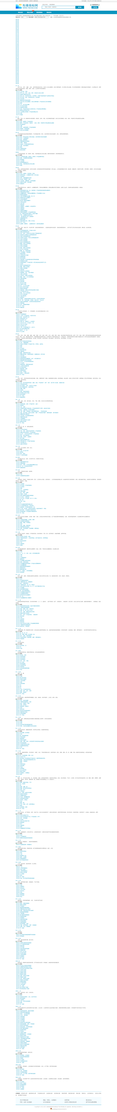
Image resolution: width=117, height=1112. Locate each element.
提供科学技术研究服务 (25, 1022)
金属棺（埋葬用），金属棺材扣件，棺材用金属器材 (32, 223)
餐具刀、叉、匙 (23, 330)
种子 (21, 823)
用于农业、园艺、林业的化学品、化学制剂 (30, 97)
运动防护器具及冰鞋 (24, 744)
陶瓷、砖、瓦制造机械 (25, 250)
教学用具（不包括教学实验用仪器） (28, 510)
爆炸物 (21, 452)
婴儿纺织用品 (23, 677)
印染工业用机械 (23, 239)
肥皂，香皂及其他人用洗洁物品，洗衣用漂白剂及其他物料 (33, 136)
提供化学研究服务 (24, 1025)
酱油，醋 (22, 802)
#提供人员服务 (23, 1039)
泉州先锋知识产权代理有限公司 (59, 1106)
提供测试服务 (23, 1029)
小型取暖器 (22, 418)
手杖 (21, 542)
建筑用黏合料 (23, 569)
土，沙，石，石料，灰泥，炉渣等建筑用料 (30, 553)
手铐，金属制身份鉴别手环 (26, 215)
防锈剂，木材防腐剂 (24, 128)
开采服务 (22, 906)
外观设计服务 (23, 1032)
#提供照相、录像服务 (25, 1041)
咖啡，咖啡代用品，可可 (25, 782)
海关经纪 (22, 890)
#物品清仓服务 (23, 1045)
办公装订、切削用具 (24, 497)
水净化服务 (22, 984)
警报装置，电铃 (23, 368)
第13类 (17, 37)
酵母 (21, 805)
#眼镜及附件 (23, 370)
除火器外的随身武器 (24, 328)
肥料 (21, 103)
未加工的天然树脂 (24, 130)
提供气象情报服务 (24, 1028)
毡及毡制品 (22, 659)
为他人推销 (22, 869)
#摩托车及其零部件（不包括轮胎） (28, 432)
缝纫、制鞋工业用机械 (25, 247)
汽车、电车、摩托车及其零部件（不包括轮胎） (31, 431)
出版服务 (22, 999)
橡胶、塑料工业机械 (24, 266)
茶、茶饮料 (22, 783)
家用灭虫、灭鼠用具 (24, 626)
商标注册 (78, 1093)
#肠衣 (21, 545)
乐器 (21, 474)
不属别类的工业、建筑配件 (26, 581)
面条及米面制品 (23, 794)
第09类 (17, 31)
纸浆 (21, 113)
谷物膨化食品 (23, 795)
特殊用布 (22, 666)
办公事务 (22, 873)
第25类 (17, 54)
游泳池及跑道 (23, 742)
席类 (21, 723)
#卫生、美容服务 (24, 1015)
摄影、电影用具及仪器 (25, 352)
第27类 (17, 57)
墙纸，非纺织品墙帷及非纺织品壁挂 (28, 726)
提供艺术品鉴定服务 (24, 1044)
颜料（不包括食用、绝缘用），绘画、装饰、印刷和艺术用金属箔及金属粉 (37, 123)
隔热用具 (22, 620)
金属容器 (22, 207)
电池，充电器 (23, 371)
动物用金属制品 (23, 210)
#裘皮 (21, 539)
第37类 (17, 71)
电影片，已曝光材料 (24, 373)
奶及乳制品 (22, 764)
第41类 (17, 77)
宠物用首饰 (22, 467)
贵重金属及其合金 (24, 461)
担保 (21, 892)
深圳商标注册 (57, 1093)
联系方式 (99, 1)
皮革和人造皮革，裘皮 (25, 536)
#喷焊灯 (22, 405)
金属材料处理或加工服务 (25, 967)
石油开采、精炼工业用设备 (26, 275)
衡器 (21, 345)
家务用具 (22, 622)
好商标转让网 (24, 1093)
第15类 (17, 39)
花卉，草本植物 (23, 818)
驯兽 (21, 1002)
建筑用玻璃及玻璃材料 (25, 566)
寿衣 (21, 669)
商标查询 (49, 12)
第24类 (17, 52)
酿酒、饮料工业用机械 (25, 243)
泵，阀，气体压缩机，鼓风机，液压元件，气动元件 (32, 300)
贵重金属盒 (22, 463)
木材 (21, 551)
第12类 (17, 35)
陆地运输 (22, 945)
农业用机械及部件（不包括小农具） (28, 230)
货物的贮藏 (22, 950)
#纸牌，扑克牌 (23, 494)
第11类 (17, 34)
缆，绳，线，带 (23, 633)
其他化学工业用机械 (24, 271)
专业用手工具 (23, 325)
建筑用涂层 (22, 567)
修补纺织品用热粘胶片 (25, 710)
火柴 (21, 854)
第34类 (17, 67)
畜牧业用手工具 (23, 318)
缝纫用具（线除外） (24, 706)
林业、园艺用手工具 (24, 317)
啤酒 (21, 835)
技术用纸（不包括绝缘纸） (26, 485)
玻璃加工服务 (23, 972)
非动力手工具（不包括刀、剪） (27, 322)
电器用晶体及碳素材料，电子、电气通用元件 (30, 358)
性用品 (21, 390)
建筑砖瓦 (22, 559)
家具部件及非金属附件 (25, 595)
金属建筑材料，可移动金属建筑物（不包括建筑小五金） (33, 193)
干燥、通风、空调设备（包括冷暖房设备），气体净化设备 (33, 411)
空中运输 (22, 947)
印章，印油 (22, 501)
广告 (21, 866)
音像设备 (22, 351)
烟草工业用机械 (23, 245)
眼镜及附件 (22, 397)
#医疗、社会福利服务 (25, 1013)
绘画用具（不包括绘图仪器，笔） (28, 507)
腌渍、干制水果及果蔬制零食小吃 (28, 759)
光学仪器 (22, 355)
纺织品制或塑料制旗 (24, 668)
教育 (21, 995)
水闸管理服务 (23, 954)
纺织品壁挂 (22, 658)
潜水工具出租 (23, 951)
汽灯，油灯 (22, 406)
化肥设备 (22, 269)
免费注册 (35, 1)
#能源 (21, 114)
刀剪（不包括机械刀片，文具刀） (28, 327)
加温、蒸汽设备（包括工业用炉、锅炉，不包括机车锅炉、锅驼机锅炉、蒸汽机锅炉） (39, 412)
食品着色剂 (22, 124)
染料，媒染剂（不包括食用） (26, 121)
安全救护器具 (23, 367)
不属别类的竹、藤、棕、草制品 (27, 584)
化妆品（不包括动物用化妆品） (27, 144)
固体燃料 (22, 159)
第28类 (17, 58)
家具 (21, 579)
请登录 (31, 1)
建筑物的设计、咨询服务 (25, 1034)
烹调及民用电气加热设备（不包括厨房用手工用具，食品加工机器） (35, 408)
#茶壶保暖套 (23, 713)
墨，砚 (21, 499)
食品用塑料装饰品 (24, 589)
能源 (21, 165)
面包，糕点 (22, 789)
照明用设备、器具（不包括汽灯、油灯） (29, 404)
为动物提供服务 (23, 1072)
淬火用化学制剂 (23, 106)
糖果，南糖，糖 (23, 786)
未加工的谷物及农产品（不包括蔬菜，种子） (30, 816)
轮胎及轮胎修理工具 (24, 439)
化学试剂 (22, 98)
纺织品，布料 (23, 655)
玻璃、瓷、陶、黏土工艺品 (26, 610)
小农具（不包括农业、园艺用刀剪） (28, 315)
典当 (21, 896)
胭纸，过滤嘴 (23, 857)
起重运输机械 (23, 278)
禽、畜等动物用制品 (24, 590)
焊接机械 (22, 303)
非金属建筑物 (23, 565)
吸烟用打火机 (23, 855)
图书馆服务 (22, 998)
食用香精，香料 (23, 807)
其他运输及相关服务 (24, 948)
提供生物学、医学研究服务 (26, 1026)
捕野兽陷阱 (22, 219)
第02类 (17, 21)
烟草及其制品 (23, 851)
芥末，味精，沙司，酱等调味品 (27, 804)
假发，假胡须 (23, 704)
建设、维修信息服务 (24, 903)
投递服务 (22, 955)
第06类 (17, 26)
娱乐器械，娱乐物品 (24, 732)
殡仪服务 (22, 1086)
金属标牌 (22, 209)
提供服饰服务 (23, 1084)
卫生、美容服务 (23, 1070)
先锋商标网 (48, 1106)
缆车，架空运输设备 (24, 435)
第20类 (17, 47)
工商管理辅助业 (23, 868)
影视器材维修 (23, 916)
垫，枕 (21, 596)
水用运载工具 (23, 442)
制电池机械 (22, 253)
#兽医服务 (22, 1016)
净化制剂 (22, 176)
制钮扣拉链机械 (23, 288)
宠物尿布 (22, 183)
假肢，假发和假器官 (24, 391)
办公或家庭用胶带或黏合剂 (26, 504)
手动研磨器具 (23, 314)
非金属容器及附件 (24, 580)
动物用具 (22, 543)
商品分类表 (45, 4)
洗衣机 (21, 263)
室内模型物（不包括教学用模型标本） (29, 511)
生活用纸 (22, 486)
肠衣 (21, 774)
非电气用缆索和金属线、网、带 (27, 196)
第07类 (17, 28)
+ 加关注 (95, 7)
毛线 (21, 648)
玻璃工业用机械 (23, 268)
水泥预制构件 (23, 557)
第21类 (17, 48)
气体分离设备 (23, 295)
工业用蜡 (22, 161)
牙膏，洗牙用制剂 (24, 145)
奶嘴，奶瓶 (22, 388)
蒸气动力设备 (23, 282)
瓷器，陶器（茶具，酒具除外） (27, 608)
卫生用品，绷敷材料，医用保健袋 (28, 180)
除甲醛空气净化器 (22, 1095)
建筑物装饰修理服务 (24, 907)
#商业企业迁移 (23, 872)
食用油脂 (22, 765)
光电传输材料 (23, 357)
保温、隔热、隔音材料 (25, 525)
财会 (21, 875)
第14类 (17, 38)
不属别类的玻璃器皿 (24, 607)
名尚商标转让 (90, 1093)
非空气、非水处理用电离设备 (26, 361)
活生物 (21, 819)
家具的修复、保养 (24, 923)
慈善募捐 (22, 893)
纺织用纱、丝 (23, 645)
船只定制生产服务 (24, 987)
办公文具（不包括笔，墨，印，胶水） (29, 498)
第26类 (17, 55)
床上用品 (22, 662)
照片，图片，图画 (24, 492)
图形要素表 (52, 4)
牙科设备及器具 (23, 384)
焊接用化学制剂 (23, 107)
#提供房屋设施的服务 (25, 1012)
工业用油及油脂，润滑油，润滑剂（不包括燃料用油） (32, 156)
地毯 (21, 721)
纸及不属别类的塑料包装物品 (26, 495)
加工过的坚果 (23, 769)
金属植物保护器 (23, 218)
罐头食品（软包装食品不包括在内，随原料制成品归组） (33, 758)
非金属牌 (22, 587)
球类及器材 (22, 737)
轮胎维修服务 (23, 922)
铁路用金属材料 (23, 194)
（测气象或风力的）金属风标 (26, 216)
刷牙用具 (22, 616)
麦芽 (21, 826)
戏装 (21, 682)
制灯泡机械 (22, 258)
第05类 (17, 25)
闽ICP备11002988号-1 (77, 1106)
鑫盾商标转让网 (32, 1093)
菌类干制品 (22, 771)
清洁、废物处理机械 (24, 304)
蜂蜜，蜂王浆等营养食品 (25, 788)
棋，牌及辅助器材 (24, 735)
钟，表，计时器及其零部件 (26, 466)
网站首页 (20, 12)
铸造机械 (22, 281)
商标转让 (84, 1093)
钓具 (21, 747)
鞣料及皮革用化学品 (24, 110)
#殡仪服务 (22, 1047)
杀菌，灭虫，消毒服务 (25, 926)
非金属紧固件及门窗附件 (25, 597)
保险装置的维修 (23, 919)
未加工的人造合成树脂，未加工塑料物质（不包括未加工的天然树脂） (36, 101)
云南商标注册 (49, 1093)
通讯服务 (22, 936)
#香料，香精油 (23, 142)
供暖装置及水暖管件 (24, 414)
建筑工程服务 (23, 904)
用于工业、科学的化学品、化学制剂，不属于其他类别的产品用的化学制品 (37, 95)
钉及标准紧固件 (23, 199)
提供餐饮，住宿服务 (24, 1055)
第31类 (17, 63)
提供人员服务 (23, 1083)
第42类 (17, 79)
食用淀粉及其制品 (24, 798)
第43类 (17, 80)
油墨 (21, 125)
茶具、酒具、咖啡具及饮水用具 (27, 611)
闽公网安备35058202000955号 (59, 1109)
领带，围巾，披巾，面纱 (25, 690)
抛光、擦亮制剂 (23, 139)
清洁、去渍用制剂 (24, 138)
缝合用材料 (22, 394)
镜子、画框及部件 (24, 583)
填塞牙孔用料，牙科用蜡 (25, 182)
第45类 (17, 83)
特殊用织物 (22, 656)
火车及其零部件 (23, 429)
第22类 (17, 50)
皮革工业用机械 (23, 246)
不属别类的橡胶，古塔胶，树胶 (27, 519)
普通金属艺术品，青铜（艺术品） (28, 220)
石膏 (21, 554)
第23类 (17, 51)
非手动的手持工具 (24, 291)
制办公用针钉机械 (24, 287)
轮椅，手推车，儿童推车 (25, 436)
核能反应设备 (23, 421)
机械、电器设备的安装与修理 (26, 910)
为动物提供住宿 (23, 1061)
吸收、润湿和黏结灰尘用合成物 (27, 163)
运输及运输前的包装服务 (25, 942)
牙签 (21, 617)
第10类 (17, 32)
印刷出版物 (22, 491)
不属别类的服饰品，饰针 (25, 701)
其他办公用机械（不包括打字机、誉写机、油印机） (32, 344)
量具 (21, 347)
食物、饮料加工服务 (24, 975)
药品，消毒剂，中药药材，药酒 (27, 173)
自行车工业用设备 (24, 249)
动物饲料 (22, 825)
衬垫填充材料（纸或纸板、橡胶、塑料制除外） (31, 637)
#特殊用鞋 (22, 683)
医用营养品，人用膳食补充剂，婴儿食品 (29, 175)
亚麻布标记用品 (23, 712)
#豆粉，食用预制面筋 (25, 796)
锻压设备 (22, 279)
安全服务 (22, 1081)
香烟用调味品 (23, 858)
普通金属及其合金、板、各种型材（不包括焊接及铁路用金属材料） (35, 190)
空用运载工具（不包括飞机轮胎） (28, 441)
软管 (21, 524)
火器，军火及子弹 (24, 450)
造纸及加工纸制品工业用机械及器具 (28, 234)
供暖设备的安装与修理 (25, 909)
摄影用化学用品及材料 (25, 100)
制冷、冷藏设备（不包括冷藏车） (28, 409)
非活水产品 (22, 756)
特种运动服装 (23, 679)
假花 (21, 707)
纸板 (21, 488)
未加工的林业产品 (24, 815)
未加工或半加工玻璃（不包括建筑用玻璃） (30, 623)
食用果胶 (22, 768)
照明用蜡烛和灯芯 (24, 162)
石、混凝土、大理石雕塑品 (26, 570)
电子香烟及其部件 (24, 860)
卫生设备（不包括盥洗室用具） (27, 415)
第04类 (17, 23)
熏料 (21, 147)
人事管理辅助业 (23, 871)
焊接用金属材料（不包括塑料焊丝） (28, 212)
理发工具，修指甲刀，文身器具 (27, 321)
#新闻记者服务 (23, 1042)
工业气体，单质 (23, 91)
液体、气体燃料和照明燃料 (26, 158)
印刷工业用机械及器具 (25, 236)
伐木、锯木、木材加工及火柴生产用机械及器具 (31, 233)
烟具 (21, 852)
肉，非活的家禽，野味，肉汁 (26, 755)
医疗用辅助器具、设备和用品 (26, 387)
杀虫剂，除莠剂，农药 (25, 179)
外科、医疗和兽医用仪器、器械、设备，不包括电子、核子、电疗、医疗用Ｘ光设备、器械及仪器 (42, 382)
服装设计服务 (23, 1035)
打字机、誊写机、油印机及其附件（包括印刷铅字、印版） (33, 508)
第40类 (17, 76)
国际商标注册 (71, 1093)
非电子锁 (22, 203)
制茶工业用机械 (23, 240)
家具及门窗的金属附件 (25, 200)
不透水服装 (22, 680)
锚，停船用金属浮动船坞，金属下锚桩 (29, 213)
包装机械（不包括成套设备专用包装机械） (30, 259)
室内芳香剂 (22, 150)
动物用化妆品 (23, 148)
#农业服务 (22, 1018)
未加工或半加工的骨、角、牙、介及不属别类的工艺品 (32, 586)
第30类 (17, 61)
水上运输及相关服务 (24, 944)
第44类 (17, 82)
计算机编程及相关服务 (25, 1038)
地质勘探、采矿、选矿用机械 (26, 272)
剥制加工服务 (23, 977)
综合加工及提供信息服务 (25, 965)
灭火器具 (22, 363)
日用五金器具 (23, 202)
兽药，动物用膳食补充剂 (25, 177)
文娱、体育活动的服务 (25, 1001)
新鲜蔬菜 (22, 822)
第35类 (17, 68)
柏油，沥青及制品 (24, 562)
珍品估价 (22, 887)
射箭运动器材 (23, 740)
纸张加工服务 (23, 971)
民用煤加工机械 (23, 261)
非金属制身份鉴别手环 (25, 592)
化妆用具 (22, 619)
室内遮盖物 (22, 663)
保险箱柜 (22, 204)
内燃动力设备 (23, 284)
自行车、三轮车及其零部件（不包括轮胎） (30, 433)
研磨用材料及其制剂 (24, 141)
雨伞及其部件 (23, 540)
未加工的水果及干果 (24, 821)
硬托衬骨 (22, 709)
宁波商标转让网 (41, 1093)
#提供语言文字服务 (24, 1037)
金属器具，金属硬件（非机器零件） (28, 206)
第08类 (17, 29)
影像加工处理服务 (24, 980)
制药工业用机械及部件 (25, 265)
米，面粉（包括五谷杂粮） (26, 792)
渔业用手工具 (23, 320)
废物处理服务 (23, 981)
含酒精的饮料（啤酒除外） (26, 844)
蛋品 (21, 762)
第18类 (17, 44)
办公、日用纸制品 (24, 489)
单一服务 (22, 876)
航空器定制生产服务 (24, 988)
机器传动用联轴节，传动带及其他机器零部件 (30, 301)
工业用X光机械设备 (24, 365)
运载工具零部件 (23, 444)
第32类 (17, 64)
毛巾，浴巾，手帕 (24, 660)
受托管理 (22, 895)
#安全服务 (22, 1021)
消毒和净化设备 (23, 417)
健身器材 (22, 738)
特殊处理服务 (23, 920)
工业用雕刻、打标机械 (25, 252)
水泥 (21, 556)
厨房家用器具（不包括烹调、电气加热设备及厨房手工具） (33, 262)
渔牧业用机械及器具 (24, 231)
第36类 (17, 70)
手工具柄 (22, 331)
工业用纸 (22, 483)
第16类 (17, 41)
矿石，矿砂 (22, 222)
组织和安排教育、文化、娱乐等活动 (28, 996)
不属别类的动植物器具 (25, 624)
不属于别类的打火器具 (25, 420)
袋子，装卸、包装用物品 (25, 635)
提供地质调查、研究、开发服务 (27, 1024)
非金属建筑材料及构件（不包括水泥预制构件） (31, 563)
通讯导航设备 (23, 349)
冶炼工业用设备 (23, 274)
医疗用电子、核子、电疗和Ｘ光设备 (28, 385)
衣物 (21, 676)
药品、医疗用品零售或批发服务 (27, 878)
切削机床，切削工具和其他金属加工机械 (29, 290)
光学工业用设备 (23, 294)
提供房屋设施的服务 (24, 1056)
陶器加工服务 (23, 974)
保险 (21, 885)
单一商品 (22, 306)
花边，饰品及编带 (24, 700)
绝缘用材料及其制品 (24, 527)
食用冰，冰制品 (23, 799)
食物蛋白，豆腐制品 (24, 772)
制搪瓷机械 (22, 256)
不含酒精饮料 (23, 836)
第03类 (17, 22)
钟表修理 (22, 917)
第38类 (17, 73)
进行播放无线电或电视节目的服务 (28, 934)
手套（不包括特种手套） (25, 689)
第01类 (17, 19)
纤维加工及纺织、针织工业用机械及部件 (29, 237)
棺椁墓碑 (22, 572)
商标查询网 (64, 1093)
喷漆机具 (22, 297)
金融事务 (22, 886)
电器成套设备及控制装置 (25, 360)
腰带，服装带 (23, 692)
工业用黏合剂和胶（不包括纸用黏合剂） (29, 111)
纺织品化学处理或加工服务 (26, 968)
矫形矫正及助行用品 (24, 392)
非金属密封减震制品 (24, 521)
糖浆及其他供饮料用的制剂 (26, 838)
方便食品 (22, 791)
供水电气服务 (23, 953)
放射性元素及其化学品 (25, 94)
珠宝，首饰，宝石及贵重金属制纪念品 (29, 464)
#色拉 (21, 767)
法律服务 (22, 1089)
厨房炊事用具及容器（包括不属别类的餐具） (30, 606)
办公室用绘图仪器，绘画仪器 (26, 505)
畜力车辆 (22, 438)
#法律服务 (22, 1019)
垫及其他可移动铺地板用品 (26, 724)
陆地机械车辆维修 (24, 912)
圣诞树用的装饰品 (24, 745)
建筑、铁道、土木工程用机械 (26, 277)
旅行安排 (22, 957)
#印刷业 (22, 1031)
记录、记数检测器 (24, 342)
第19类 (17, 45)
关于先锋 (94, 1)
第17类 (17, 42)
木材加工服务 (23, 969)
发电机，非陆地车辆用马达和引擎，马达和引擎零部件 (32, 298)
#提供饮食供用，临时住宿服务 (27, 1010)
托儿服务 (22, 1059)
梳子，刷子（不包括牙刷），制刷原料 (29, 614)
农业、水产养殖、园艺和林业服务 (28, 1073)
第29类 (17, 60)
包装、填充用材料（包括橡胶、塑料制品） (30, 528)
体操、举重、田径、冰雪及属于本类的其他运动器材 (32, 741)
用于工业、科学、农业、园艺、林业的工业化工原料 (32, 93)
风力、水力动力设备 (24, 285)
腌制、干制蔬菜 (23, 761)
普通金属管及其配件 (24, 191)
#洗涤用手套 (23, 665)
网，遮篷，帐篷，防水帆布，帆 (27, 634)
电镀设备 (22, 307)
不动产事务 (22, 889)
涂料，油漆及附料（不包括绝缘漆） (28, 127)
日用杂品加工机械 (24, 255)
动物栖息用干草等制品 (25, 828)
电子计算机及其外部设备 (25, 341)
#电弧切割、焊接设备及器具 (26, 364)
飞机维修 (22, 913)
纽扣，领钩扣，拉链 (24, 703)
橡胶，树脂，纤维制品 (25, 522)
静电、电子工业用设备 (25, 292)
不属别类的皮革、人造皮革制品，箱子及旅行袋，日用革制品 (34, 538)
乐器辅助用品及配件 (24, 475)
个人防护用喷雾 (23, 455)
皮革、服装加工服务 (24, 978)
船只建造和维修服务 (24, 914)
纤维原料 (22, 638)
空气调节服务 (23, 982)
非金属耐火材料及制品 (25, 560)
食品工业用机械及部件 (25, 242)
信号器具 (22, 348)
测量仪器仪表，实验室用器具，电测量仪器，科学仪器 (32, 354)
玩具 (21, 734)
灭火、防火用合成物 (24, 104)
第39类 (17, 74)
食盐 (21, 801)
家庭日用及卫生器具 (24, 613)
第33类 (17, 66)
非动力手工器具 (23, 324)
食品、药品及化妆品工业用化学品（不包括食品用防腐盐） (33, 109)
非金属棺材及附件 (24, 593)
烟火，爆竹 (22, 453)
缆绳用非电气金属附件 (25, 197)
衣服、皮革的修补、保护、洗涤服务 (28, 925)
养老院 (21, 1058)
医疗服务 (22, 1069)
